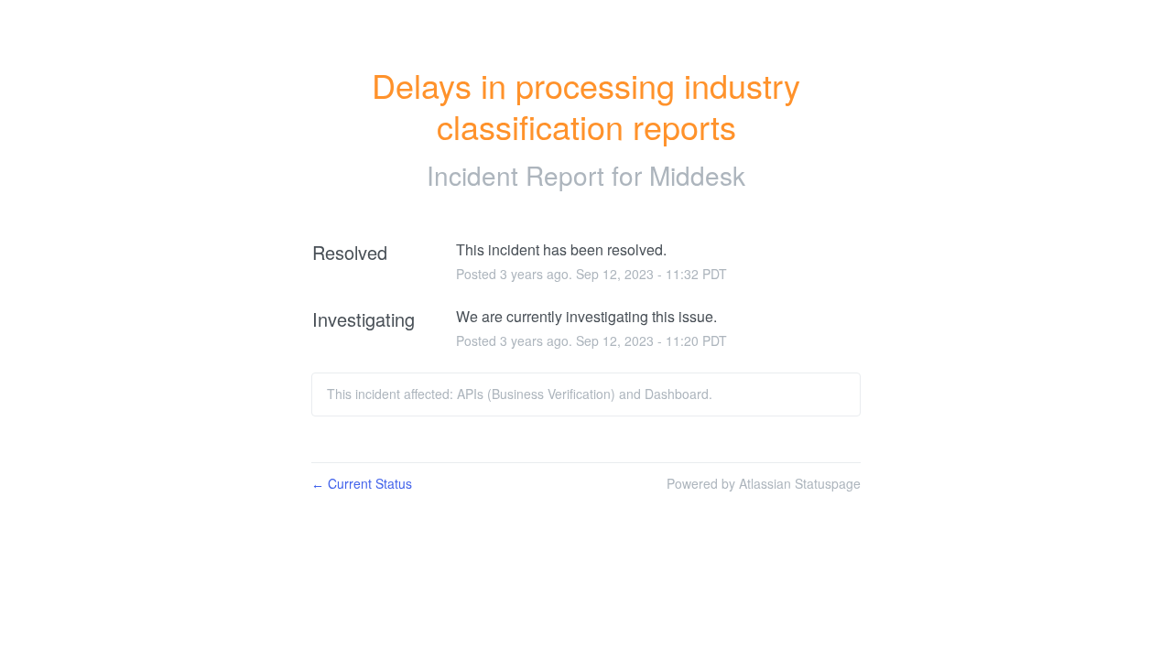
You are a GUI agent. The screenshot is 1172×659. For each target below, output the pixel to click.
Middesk (697, 175)
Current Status (361, 483)
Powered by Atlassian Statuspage (764, 483)
